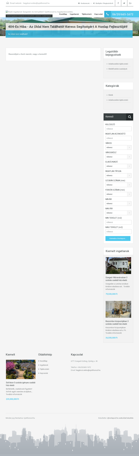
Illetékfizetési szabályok (117, 69)
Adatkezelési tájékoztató (118, 64)
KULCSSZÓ (110, 124)
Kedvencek (85, 3)
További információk (114, 333)
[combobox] (118, 147)
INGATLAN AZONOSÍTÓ (115, 134)
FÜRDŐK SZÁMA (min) (115, 190)
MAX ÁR (109, 208)
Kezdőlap (63, 14)
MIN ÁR (108, 199)
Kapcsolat (98, 14)
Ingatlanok (74, 14)
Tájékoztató (87, 14)
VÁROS (108, 143)
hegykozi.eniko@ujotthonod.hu (36, 3)
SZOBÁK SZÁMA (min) (115, 180)
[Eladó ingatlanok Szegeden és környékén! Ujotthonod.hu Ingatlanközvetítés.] (39, 13)
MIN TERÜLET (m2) (113, 218)
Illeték (110, 95)
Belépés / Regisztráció (104, 3)
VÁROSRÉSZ (110, 152)
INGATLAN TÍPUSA (113, 171)
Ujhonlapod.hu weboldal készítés (120, 418)
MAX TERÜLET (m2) (114, 227)
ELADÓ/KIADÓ (111, 162)
